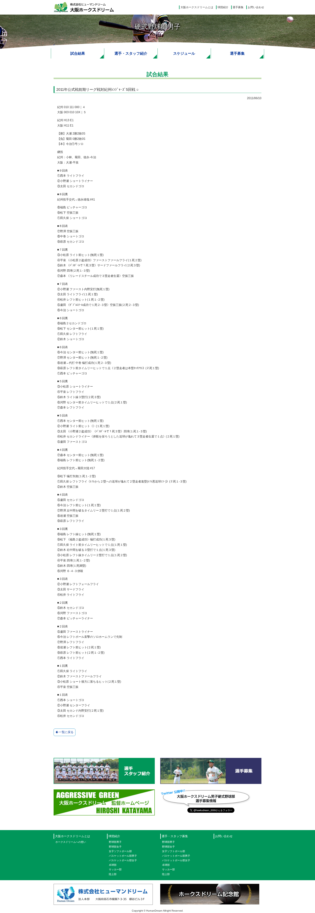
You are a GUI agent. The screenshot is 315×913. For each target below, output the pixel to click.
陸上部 (112, 874)
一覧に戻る (65, 732)
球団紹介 (222, 7)
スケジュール (184, 53)
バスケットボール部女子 (123, 860)
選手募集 (238, 7)
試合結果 (77, 53)
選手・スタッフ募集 (175, 836)
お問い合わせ (256, 7)
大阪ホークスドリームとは (196, 7)
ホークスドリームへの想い (70, 841)
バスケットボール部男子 (123, 855)
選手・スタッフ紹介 (130, 53)
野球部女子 (115, 846)
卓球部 (112, 864)
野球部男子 (115, 841)
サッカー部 (115, 869)
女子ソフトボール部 (120, 851)
